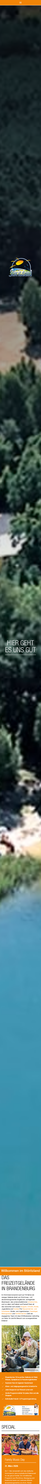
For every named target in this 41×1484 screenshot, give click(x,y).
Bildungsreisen (7, 1314)
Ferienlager (33, 1311)
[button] (20, 2)
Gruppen (23, 1307)
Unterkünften (32, 1302)
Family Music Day (15, 1460)
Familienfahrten (20, 1314)
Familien (16, 1309)
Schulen (30, 1307)
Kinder (36, 1307)
